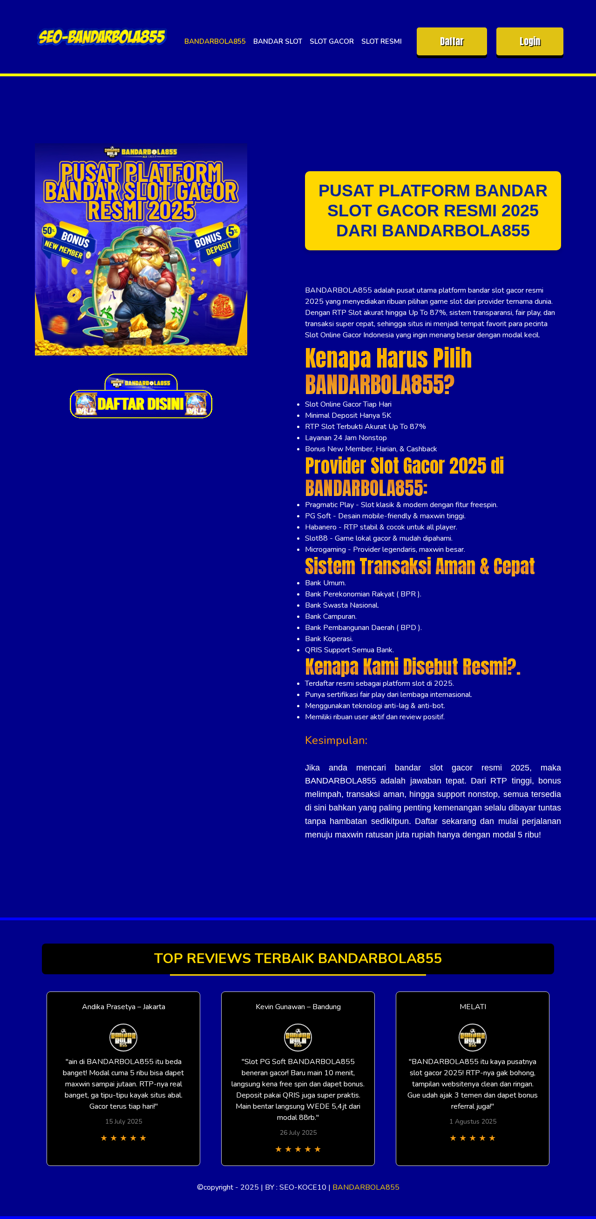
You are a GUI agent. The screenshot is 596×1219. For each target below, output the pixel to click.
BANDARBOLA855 (215, 41)
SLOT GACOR (332, 41)
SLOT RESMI (381, 41)
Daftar (452, 41)
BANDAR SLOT (277, 41)
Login (530, 41)
